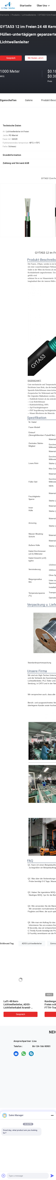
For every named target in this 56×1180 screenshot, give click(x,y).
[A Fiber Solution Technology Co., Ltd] (8, 5)
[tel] (38, 1053)
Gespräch (10, 58)
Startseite (4, 15)
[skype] (31, 1053)
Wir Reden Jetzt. (36, 58)
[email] (16, 1053)
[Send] (52, 1176)
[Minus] (52, 1115)
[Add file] (3, 1176)
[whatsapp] (23, 1053)
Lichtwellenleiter (29, 15)
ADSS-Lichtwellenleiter (32, 943)
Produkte (16, 15)
